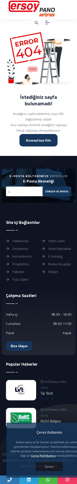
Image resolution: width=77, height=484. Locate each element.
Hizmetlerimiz (22, 256)
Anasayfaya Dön (38, 140)
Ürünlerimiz (20, 248)
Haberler (18, 271)
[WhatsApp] (48, 479)
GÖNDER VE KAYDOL (57, 191)
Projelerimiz (20, 264)
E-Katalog (54, 256)
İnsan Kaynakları (59, 248)
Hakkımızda (20, 240)
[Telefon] (9, 479)
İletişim (52, 271)
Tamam (49, 466)
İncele (44, 398)
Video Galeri (56, 240)
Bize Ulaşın (19, 345)
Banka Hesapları (59, 264)
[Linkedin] (28, 479)
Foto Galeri (20, 279)
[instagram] (67, 479)
